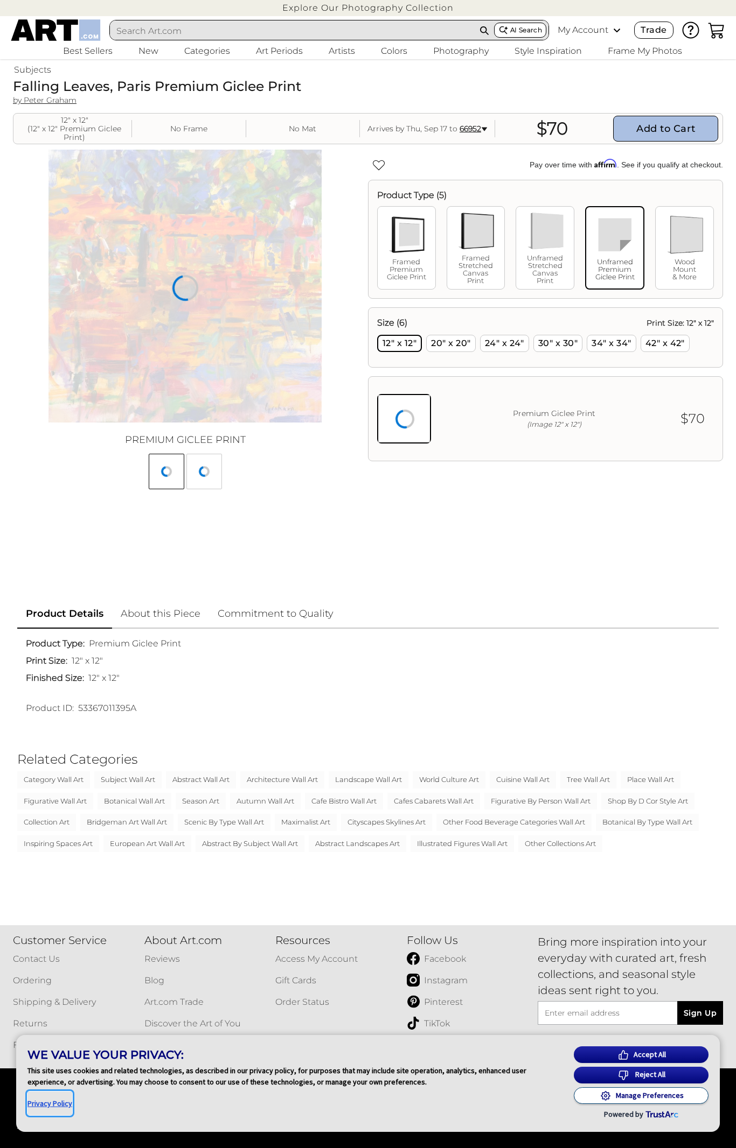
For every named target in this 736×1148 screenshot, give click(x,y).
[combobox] (292, 30)
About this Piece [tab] (160, 613)
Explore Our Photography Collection (368, 8)
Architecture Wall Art (282, 779)
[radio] (399, 343)
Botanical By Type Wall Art (647, 822)
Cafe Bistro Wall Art (344, 801)
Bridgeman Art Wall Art (127, 822)
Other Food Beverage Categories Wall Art (514, 822)
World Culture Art (449, 779)
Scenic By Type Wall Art (224, 822)
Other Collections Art (560, 843)
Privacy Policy (49, 1103)
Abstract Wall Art (201, 779)
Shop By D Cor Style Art (648, 801)
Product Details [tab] (64, 613)
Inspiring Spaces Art (58, 843)
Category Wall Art (54, 779)
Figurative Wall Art (55, 801)
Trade (653, 30)
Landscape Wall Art (368, 779)
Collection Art (47, 822)
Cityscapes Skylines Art (387, 822)
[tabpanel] (545, 384)
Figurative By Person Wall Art (541, 801)
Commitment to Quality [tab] (276, 613)
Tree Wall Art (588, 779)
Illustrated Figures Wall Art (462, 843)
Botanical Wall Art (134, 801)
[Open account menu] (617, 30)
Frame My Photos (645, 51)
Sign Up (700, 1013)
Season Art (200, 801)
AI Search (526, 30)
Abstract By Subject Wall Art (250, 843)
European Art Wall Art (147, 843)
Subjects (32, 70)
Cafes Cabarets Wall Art (434, 801)
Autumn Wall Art (265, 801)
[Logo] (56, 30)
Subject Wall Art (128, 779)
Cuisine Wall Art (523, 779)
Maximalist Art (305, 822)
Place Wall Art (650, 779)
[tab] (406, 248)
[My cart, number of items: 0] (716, 30)
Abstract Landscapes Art (357, 843)
